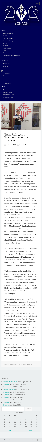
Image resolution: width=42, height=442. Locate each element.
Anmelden (6, 90)
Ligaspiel (6, 384)
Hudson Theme (31, 440)
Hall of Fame (7, 48)
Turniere (5, 43)
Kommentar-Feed (8, 94)
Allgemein (6, 64)
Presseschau (7, 53)
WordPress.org (8, 97)
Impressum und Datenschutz (12, 55)
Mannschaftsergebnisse (10, 41)
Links (5, 50)
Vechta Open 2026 (9, 389)
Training (5, 36)
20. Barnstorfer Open (10, 382)
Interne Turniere (8, 38)
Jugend (5, 45)
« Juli (9, 431)
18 (9, 424)
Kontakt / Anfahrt (8, 33)
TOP (39, 440)
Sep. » (31, 431)
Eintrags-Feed (7, 92)
